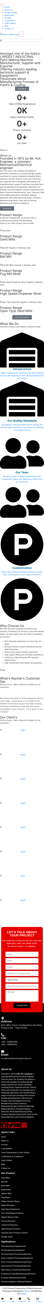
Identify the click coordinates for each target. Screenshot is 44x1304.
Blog (6, 26)
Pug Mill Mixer (10, 274)
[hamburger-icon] (2, 5)
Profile (12, 1301)
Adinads (23, 1294)
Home (7, 7)
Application (9, 15)
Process (8, 18)
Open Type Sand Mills (16, 311)
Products (22, 1301)
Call (29, 1301)
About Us (9, 10)
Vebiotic (27, 1291)
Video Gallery (10, 23)
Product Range (11, 12)
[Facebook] (4, 1125)
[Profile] (11, 1298)
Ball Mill (6, 256)
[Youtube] (17, 1125)
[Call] (29, 1298)
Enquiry (39, 1301)
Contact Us (9, 28)
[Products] (20, 1298)
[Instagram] (24, 1125)
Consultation (10, 20)
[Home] (2, 1298)
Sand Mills (7, 239)
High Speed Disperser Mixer (21, 293)
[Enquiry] (37, 1298)
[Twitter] (11, 1125)
